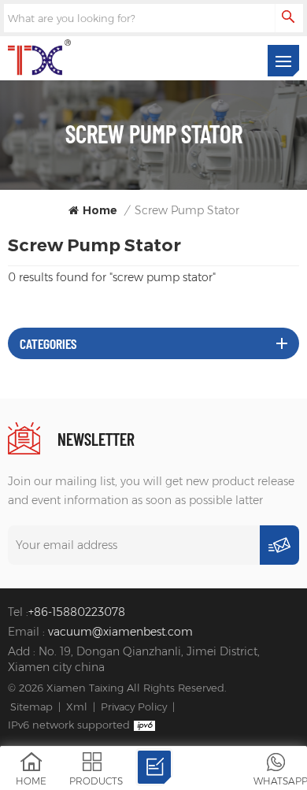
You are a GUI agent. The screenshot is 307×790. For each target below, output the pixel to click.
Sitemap (31, 706)
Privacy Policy (134, 706)
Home (100, 210)
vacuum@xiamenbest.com (120, 632)
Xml (76, 706)
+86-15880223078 (76, 612)
